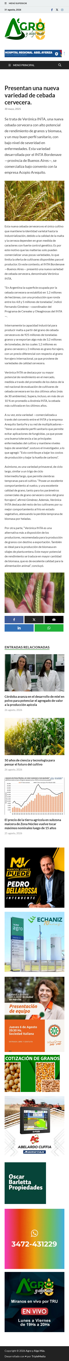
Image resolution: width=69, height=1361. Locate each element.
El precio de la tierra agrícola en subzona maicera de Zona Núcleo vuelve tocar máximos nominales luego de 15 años (33, 824)
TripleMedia (38, 1356)
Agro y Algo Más (35, 1350)
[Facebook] (52, 9)
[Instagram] (62, 9)
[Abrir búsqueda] (60, 65)
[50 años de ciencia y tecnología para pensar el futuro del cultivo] (34, 737)
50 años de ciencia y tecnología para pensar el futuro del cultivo (30, 762)
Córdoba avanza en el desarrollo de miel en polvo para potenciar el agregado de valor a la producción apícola (34, 701)
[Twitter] (57, 9)
